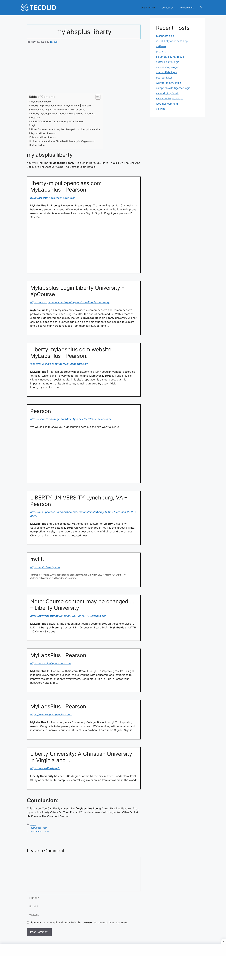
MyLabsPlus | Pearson (43, 133)
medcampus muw (39, 831)
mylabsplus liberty (41, 101)
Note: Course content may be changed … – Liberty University (65, 129)
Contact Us (168, 7)
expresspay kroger (167, 67)
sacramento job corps (169, 98)
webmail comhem (167, 103)
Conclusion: (38, 145)
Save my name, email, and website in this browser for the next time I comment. (79, 922)
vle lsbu (161, 108)
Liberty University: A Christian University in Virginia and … (64, 141)
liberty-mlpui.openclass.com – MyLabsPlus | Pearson (61, 105)
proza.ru (161, 51)
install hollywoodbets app (172, 41)
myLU (34, 125)
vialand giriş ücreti (167, 93)
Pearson (35, 117)
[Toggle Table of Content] (96, 97)
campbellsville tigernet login (173, 88)
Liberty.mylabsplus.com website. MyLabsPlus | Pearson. (63, 113)
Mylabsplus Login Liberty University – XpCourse (58, 109)
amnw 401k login (166, 72)
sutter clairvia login (167, 61)
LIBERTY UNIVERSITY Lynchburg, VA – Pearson (57, 121)
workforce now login (168, 82)
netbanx (161, 46)
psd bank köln (164, 77)
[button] (201, 7)
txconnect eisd (165, 35)
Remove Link (187, 7)
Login (33, 824)
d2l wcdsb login (38, 827)
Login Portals (148, 7)
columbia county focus (170, 56)
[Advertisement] (84, 70)
